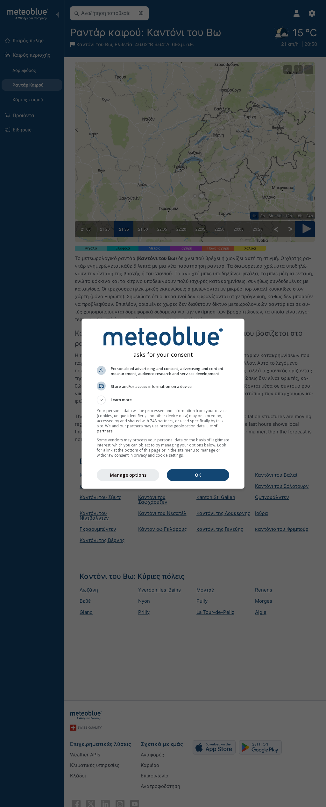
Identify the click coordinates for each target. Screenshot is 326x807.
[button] (163, 400)
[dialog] (163, 404)
